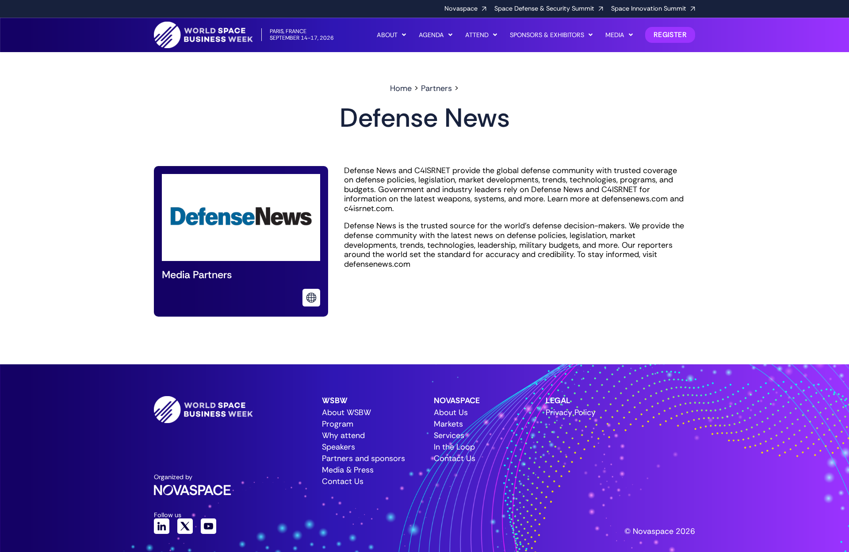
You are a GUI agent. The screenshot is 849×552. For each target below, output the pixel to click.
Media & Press (348, 470)
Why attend (343, 435)
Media (614, 35)
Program (337, 424)
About (387, 35)
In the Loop (454, 447)
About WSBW (346, 412)
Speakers (338, 447)
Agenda (431, 35)
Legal (558, 400)
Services (449, 435)
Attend (477, 35)
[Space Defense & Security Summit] (601, 9)
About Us (451, 412)
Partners (436, 88)
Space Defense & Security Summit (544, 8)
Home (401, 88)
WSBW (335, 400)
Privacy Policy (571, 412)
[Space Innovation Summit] (693, 9)
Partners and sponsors (356, 458)
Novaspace (461, 8)
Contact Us (342, 481)
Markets (448, 424)
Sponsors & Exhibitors (547, 35)
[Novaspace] (484, 9)
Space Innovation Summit (648, 8)
